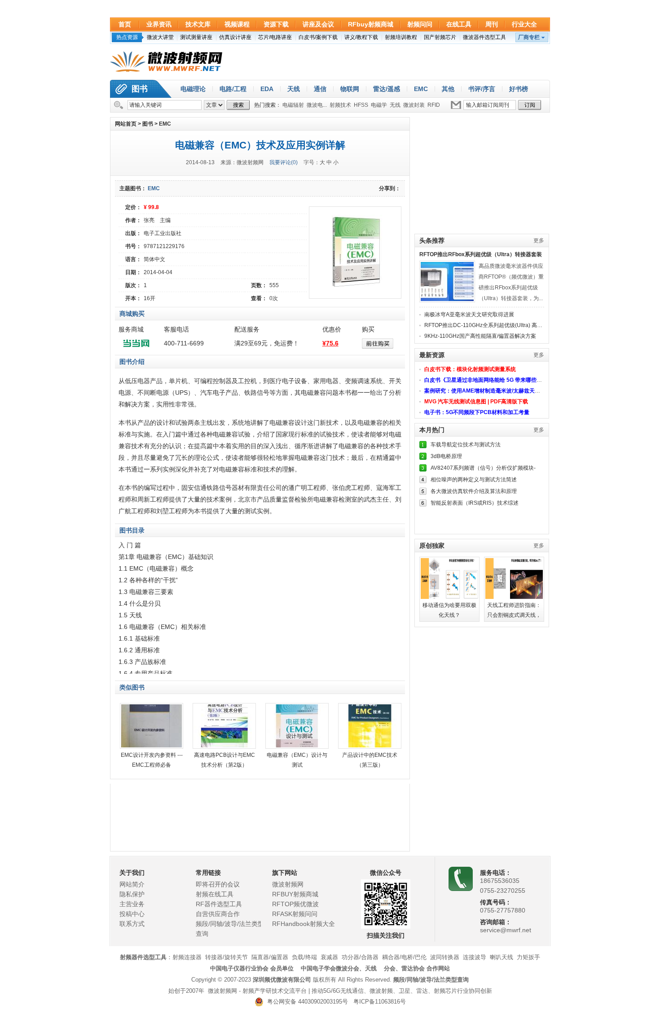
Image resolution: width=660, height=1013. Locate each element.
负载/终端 (304, 957)
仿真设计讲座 (235, 37)
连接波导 (474, 957)
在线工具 (458, 24)
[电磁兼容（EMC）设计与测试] (297, 726)
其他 (448, 88)
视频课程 (237, 24)
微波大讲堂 (160, 37)
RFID (433, 105)
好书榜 (518, 88)
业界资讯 (159, 24)
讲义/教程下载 (361, 37)
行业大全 (524, 24)
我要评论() (283, 162)
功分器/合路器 (360, 957)
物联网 (349, 88)
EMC (421, 88)
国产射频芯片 (440, 37)
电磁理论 (193, 88)
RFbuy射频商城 (370, 24)
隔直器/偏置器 (269, 957)
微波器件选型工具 (484, 37)
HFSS (361, 105)
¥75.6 (330, 343)
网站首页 (125, 124)
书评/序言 (481, 88)
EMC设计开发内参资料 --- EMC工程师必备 (152, 760)
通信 (320, 88)
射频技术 (340, 105)
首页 (125, 24)
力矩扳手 (528, 957)
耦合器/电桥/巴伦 (404, 957)
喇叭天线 (501, 957)
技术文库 (198, 24)
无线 (395, 105)
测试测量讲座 (196, 37)
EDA (266, 88)
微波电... (317, 105)
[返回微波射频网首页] (166, 61)
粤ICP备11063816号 (379, 1001)
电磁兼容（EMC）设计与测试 (297, 760)
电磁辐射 (293, 105)
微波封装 (414, 105)
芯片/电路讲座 (275, 37)
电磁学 (379, 105)
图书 (140, 88)
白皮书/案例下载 (318, 37)
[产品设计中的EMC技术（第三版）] (369, 726)
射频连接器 (187, 957)
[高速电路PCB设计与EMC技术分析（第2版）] (224, 726)
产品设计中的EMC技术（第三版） (369, 760)
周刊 (491, 24)
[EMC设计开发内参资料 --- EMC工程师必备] (151, 726)
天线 (293, 88)
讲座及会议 (318, 24)
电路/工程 (233, 88)
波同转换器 (444, 957)
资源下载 (276, 24)
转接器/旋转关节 (226, 957)
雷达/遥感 (386, 88)
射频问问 (419, 24)
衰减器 (329, 957)
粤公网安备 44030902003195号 (306, 1001)
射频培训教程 (401, 37)
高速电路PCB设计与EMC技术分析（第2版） (224, 760)
